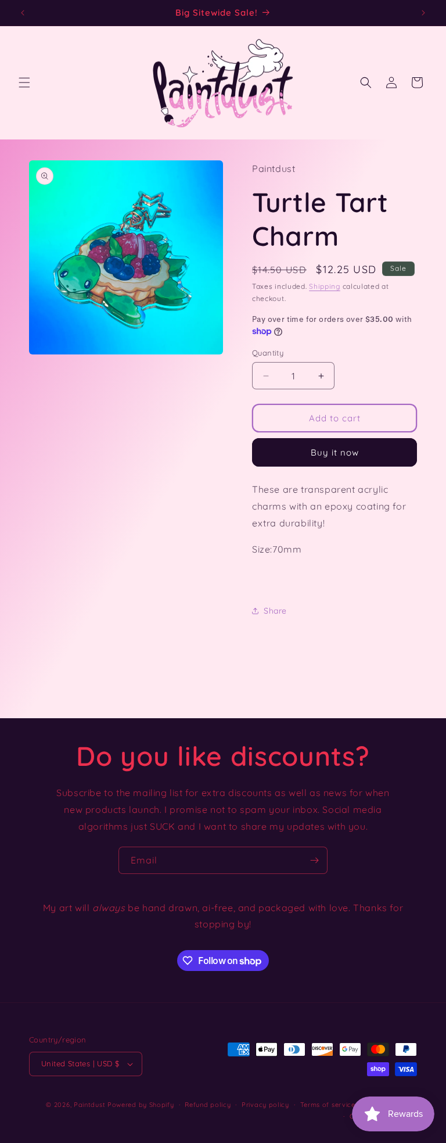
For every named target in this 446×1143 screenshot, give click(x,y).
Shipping (324, 286)
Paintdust (89, 1105)
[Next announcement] (423, 13)
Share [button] (275, 610)
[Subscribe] (314, 860)
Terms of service (327, 1105)
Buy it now (335, 452)
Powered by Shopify (140, 1105)
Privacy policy (265, 1105)
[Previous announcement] (22, 13)
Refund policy (208, 1105)
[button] (24, 82)
